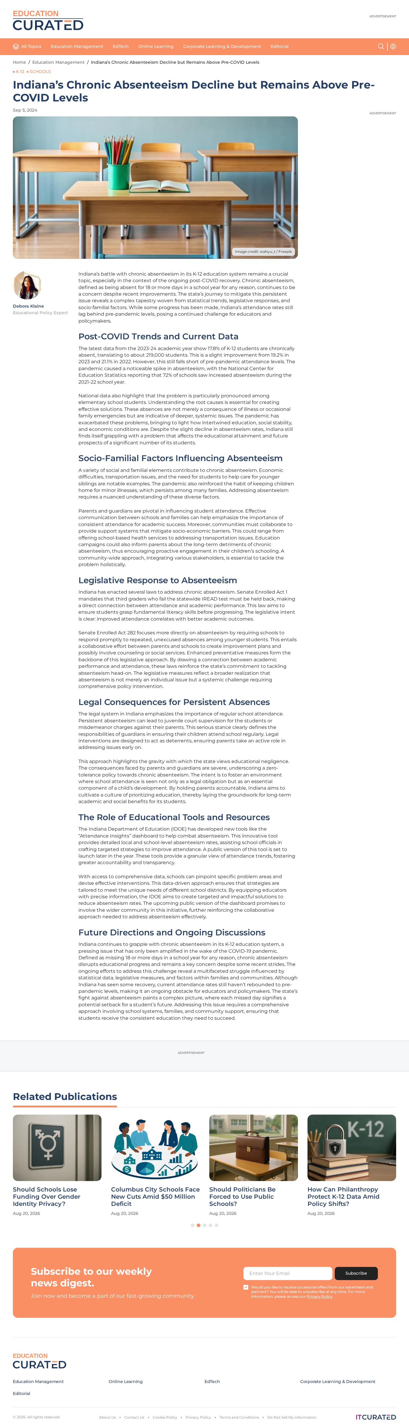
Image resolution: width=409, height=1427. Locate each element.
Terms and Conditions (239, 1417)
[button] (192, 1225)
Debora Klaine (28, 306)
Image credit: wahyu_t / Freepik (263, 251)
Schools (40, 71)
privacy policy (319, 1296)
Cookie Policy (165, 1417)
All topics (31, 46)
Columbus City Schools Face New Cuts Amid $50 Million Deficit (155, 1196)
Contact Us (134, 1417)
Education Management (77, 46)
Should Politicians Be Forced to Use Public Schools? (242, 1196)
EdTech (121, 46)
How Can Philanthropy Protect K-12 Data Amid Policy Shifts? (343, 1196)
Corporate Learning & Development (222, 46)
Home (19, 62)
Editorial (280, 46)
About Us (107, 1417)
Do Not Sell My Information (291, 1417)
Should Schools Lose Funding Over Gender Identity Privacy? (46, 1196)
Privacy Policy (198, 1417)
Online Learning (156, 46)
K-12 (20, 71)
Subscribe (356, 1273)
